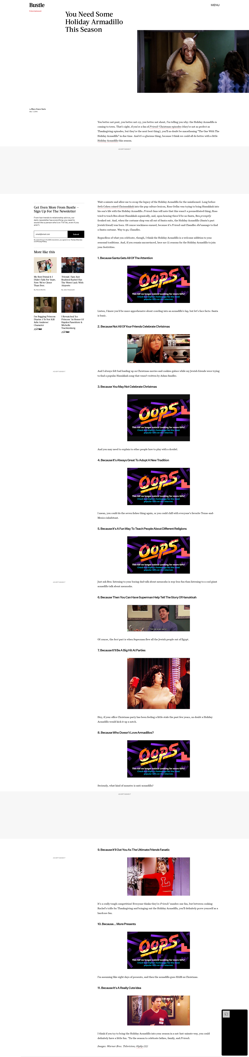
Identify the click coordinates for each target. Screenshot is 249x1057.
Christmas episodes (165, 126)
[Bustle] (37, 5)
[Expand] (224, 1012)
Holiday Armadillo (108, 140)
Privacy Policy (42, 241)
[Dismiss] (244, 1012)
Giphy (139, 1046)
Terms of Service (76, 240)
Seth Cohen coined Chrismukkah (116, 206)
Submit (76, 234)
